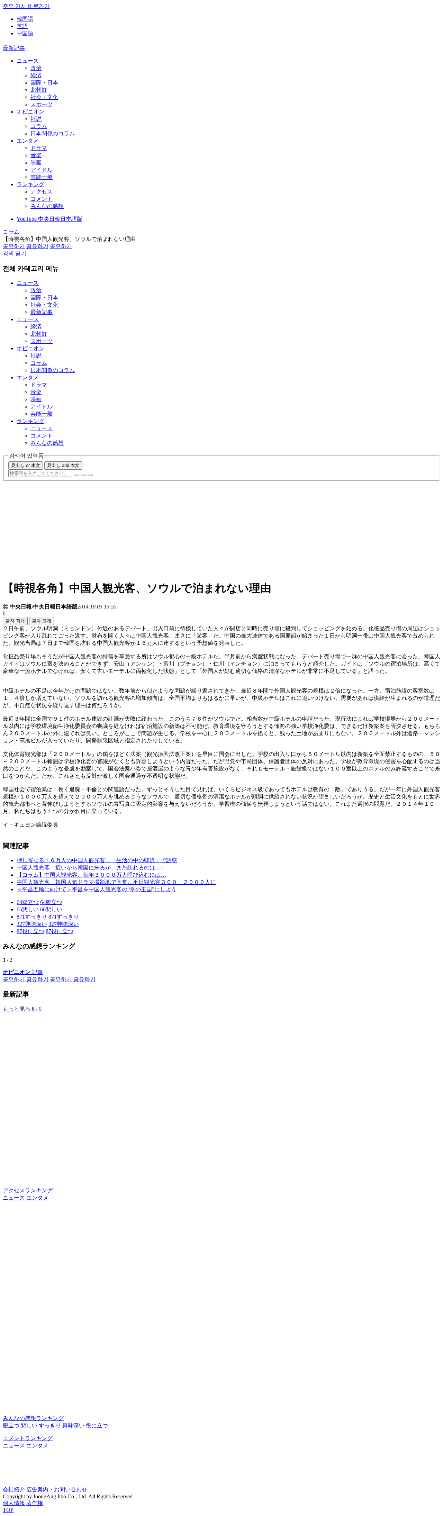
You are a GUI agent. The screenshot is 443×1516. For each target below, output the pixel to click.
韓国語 (25, 19)
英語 (22, 26)
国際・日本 (44, 82)
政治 (36, 68)
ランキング (30, 184)
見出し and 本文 (63, 465)
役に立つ (97, 1425)
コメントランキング (28, 1438)
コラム (38, 126)
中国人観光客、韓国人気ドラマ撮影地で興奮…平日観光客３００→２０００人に (116, 882)
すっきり (50, 1425)
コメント (41, 199)
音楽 (36, 155)
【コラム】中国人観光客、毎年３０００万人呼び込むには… (91, 875)
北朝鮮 (38, 90)
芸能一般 (41, 177)
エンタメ (28, 141)
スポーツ (41, 104)
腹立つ (11, 1425)
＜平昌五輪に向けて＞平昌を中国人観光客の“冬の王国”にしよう (97, 889)
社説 (36, 119)
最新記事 (14, 48)
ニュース (28, 61)
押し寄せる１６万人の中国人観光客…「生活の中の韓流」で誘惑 (97, 860)
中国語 (25, 33)
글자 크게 (41, 620)
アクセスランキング (28, 1190)
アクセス (41, 192)
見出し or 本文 (25, 465)
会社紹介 (14, 1489)
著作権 (34, 1503)
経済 (36, 75)
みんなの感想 (47, 206)
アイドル (41, 170)
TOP (8, 1510)
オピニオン (30, 112)
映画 (36, 162)
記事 (23, 972)
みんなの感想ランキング (33, 1418)
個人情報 (14, 1503)
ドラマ (38, 148)
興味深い (73, 1425)
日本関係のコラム (52, 133)
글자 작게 (15, 620)
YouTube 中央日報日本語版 (49, 219)
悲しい (29, 1425)
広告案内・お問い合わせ (56, 1489)
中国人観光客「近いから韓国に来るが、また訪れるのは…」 (91, 867)
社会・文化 (44, 97)
